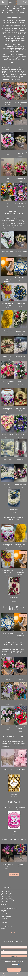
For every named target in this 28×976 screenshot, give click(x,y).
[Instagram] (26, 2)
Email (2, 950)
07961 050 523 (7, 926)
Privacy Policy (4, 918)
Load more (14, 874)
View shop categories (14, 970)
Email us (3, 928)
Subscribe (14, 956)
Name (2, 945)
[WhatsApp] (16, 933)
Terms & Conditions (6, 916)
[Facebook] (23, 2)
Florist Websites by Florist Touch (14, 961)
